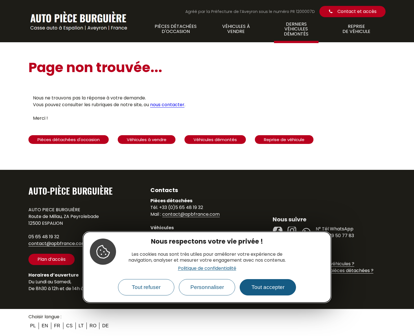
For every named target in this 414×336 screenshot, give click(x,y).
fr (57, 325)
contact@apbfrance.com (57, 243)
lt (81, 325)
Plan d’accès (51, 259)
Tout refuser (146, 287)
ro (93, 325)
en (45, 325)
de (105, 325)
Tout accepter (267, 287)
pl (33, 325)
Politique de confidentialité (207, 268)
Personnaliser (207, 287)
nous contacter (167, 104)
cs (69, 325)
